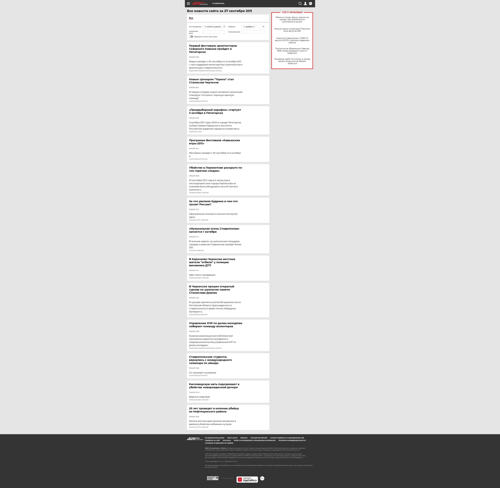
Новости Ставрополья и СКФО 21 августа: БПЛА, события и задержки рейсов (292, 40)
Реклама (244, 438)
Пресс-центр (232, 438)
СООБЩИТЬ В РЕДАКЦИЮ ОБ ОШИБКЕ (219, 443)
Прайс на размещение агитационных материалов (255, 440)
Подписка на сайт (212, 440)
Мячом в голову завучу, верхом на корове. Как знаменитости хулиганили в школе (292, 19)
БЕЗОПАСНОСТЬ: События (198, 220)
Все (191, 18)
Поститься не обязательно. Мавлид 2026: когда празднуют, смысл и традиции (292, 51)
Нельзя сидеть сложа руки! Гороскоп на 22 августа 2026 (292, 30)
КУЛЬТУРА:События (196, 250)
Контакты (227, 440)
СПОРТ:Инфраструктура (198, 101)
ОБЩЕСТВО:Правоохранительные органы (205, 71)
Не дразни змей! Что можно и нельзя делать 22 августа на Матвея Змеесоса (292, 61)
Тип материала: (195, 27)
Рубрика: (232, 27)
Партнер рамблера (227, 478)
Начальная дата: (193, 32)
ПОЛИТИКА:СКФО (195, 131)
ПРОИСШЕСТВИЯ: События (199, 192)
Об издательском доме (214, 438)
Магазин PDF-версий (259, 438)
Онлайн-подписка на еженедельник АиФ (287, 438)
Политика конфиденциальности (292, 440)
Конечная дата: (234, 32)
